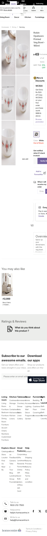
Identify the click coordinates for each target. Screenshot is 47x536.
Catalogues (6, 451)
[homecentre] (12, 530)
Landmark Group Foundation (13, 479)
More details (8, 10)
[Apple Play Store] (36, 379)
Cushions (36, 406)
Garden (28, 419)
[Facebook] (33, 511)
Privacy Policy (31, 531)
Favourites (21, 466)
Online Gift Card (19, 473)
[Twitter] (40, 511)
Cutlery (20, 419)
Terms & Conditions (33, 529)
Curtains (36, 403)
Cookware (13, 400)
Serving (22, 27)
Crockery (20, 403)
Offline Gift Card (20, 488)
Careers (12, 461)
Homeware (5, 27)
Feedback (13, 457)
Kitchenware (14, 412)
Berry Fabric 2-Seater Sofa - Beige (7, 304)
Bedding (36, 400)
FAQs (27, 473)
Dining (14, 27)
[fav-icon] (24, 8)
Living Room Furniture (5, 406)
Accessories (38, 415)
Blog (11, 473)
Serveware (21, 400)
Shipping (28, 457)
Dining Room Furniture (5, 421)
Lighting (28, 406)
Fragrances (29, 415)
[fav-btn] (10, 276)
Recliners (5, 434)
